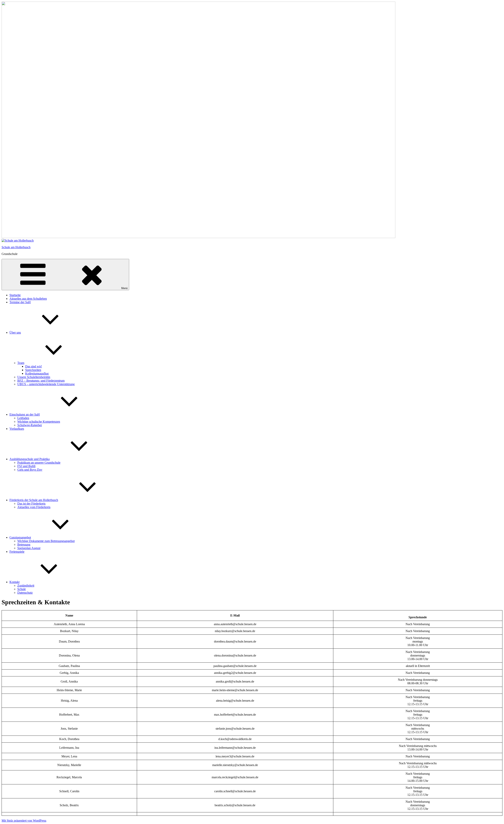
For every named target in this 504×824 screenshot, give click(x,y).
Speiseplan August (28, 548)
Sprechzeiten (33, 370)
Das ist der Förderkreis (31, 503)
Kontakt (14, 582)
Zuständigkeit (25, 585)
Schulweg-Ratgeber (29, 425)
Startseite (15, 295)
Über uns (15, 332)
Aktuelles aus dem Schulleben (28, 298)
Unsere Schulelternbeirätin (33, 377)
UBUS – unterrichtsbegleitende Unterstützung (46, 384)
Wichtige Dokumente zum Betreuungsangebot (46, 541)
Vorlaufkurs (16, 428)
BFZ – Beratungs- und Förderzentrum (41, 380)
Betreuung (23, 544)
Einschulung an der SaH (24, 414)
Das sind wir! (33, 366)
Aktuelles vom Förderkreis (33, 507)
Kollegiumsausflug (37, 373)
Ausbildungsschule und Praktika (29, 459)
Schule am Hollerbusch (16, 247)
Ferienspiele (16, 551)
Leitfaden (23, 418)
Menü (124, 288)
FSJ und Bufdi (26, 466)
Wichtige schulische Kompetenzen (38, 421)
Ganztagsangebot (20, 537)
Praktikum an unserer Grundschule (38, 462)
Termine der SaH (20, 302)
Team (20, 363)
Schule (21, 589)
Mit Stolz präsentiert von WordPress (24, 820)
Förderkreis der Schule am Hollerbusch (33, 500)
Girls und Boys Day (29, 469)
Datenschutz (25, 592)
